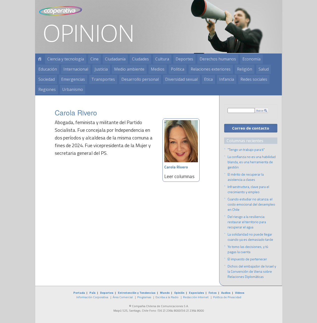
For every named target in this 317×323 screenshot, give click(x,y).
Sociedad (46, 79)
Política (177, 69)
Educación (47, 69)
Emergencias (73, 79)
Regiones (47, 89)
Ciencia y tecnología (65, 59)
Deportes (184, 59)
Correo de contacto (250, 128)
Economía (251, 59)
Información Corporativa (92, 297)
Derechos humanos (218, 59)
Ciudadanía (115, 59)
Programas (144, 297)
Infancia (226, 79)
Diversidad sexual (181, 79)
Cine (94, 59)
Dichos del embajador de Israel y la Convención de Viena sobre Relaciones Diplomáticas (252, 271)
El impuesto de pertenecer (247, 259)
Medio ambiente (129, 69)
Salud (264, 69)
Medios (157, 69)
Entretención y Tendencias (137, 292)
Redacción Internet (196, 297)
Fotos (213, 292)
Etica (208, 79)
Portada (79, 292)
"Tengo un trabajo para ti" (246, 149)
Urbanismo (72, 89)
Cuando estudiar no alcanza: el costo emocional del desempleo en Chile (251, 204)
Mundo (165, 292)
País (92, 292)
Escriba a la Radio (167, 297)
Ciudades (140, 59)
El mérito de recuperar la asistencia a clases (246, 177)
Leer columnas (179, 176)
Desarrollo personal (140, 79)
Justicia (101, 69)
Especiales (196, 292)
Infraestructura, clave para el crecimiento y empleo (248, 189)
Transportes (103, 79)
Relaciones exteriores (211, 69)
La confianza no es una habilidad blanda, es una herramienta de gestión (252, 162)
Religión (244, 69)
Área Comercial (123, 297)
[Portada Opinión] (39, 59)
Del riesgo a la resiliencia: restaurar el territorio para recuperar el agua (247, 222)
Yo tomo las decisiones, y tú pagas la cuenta (248, 249)
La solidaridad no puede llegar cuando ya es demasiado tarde (250, 237)
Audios (226, 292)
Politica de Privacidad (227, 297)
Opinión (179, 292)
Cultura (162, 59)
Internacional (75, 69)
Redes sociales (253, 79)
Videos (239, 292)
